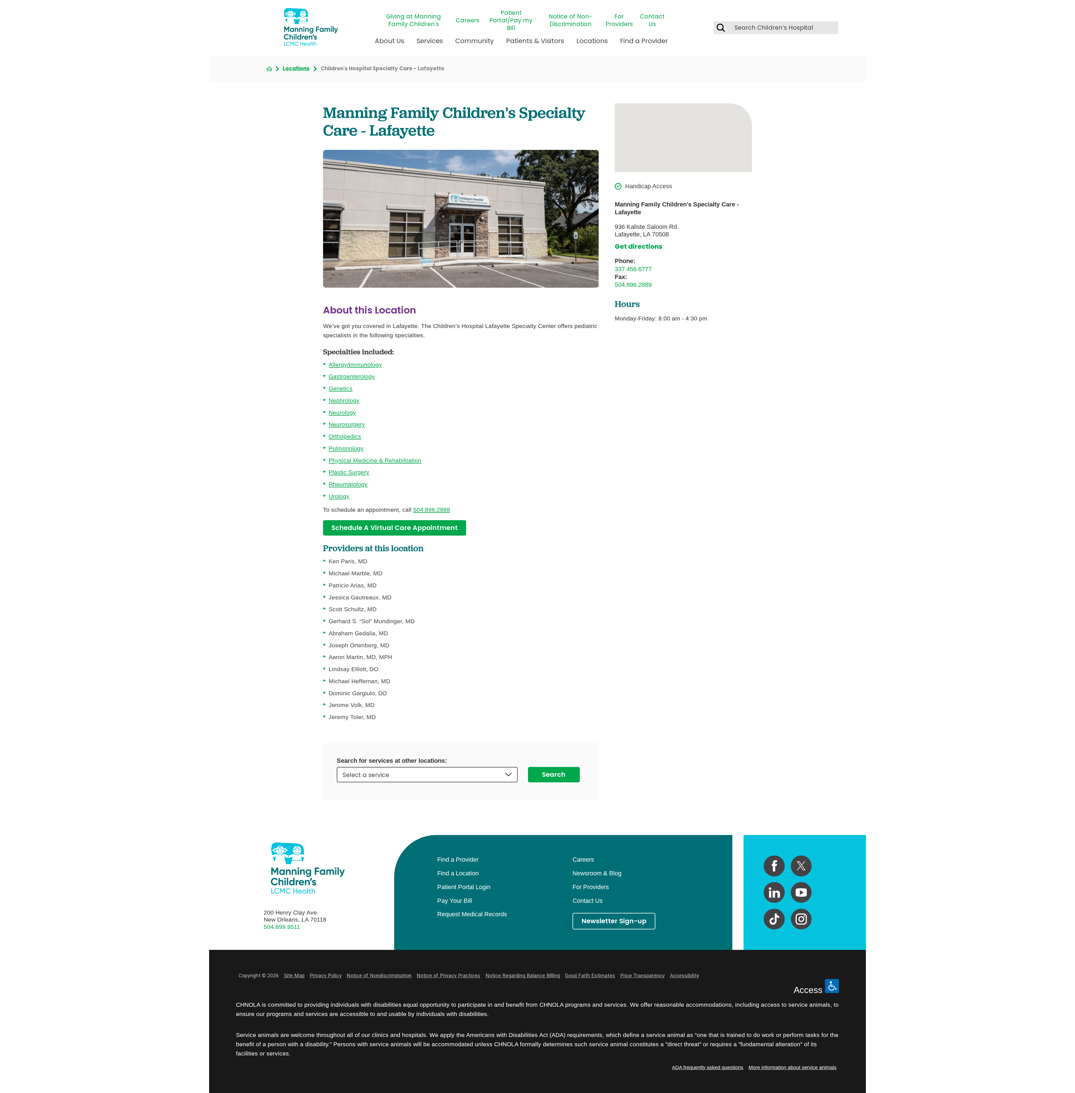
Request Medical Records (472, 914)
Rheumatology (348, 484)
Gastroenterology (352, 376)
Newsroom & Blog (596, 873)
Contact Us (652, 20)
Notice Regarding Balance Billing (522, 975)
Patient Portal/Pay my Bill (510, 20)
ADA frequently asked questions (707, 1067)
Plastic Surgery (349, 472)
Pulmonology (346, 448)
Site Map (294, 975)
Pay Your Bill (454, 900)
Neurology (342, 412)
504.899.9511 (282, 927)
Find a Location (458, 873)
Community (474, 40)
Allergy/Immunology (355, 364)
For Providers (619, 20)
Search (553, 774)
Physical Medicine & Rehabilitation (375, 460)
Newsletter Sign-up (613, 921)
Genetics (340, 388)
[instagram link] (801, 919)
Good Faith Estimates (590, 975)
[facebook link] (774, 865)
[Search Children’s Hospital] (721, 28)
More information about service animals (792, 1067)
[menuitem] (389, 44)
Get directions (638, 246)
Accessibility (684, 975)
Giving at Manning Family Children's (413, 20)
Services (430, 40)
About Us (389, 40)
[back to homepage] (269, 68)
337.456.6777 (633, 269)
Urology (339, 496)
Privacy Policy (326, 975)
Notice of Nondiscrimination (379, 975)
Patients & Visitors (535, 40)
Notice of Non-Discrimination (570, 20)
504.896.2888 (431, 509)
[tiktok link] (774, 919)
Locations (592, 40)
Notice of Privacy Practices (448, 975)
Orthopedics (345, 436)
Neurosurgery (347, 424)
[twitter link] (801, 865)
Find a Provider (644, 40)
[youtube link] (801, 892)
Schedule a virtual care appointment (394, 527)
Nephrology (344, 400)
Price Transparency (642, 975)
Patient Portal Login (463, 886)
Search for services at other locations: (392, 760)
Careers (467, 20)
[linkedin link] (774, 892)
